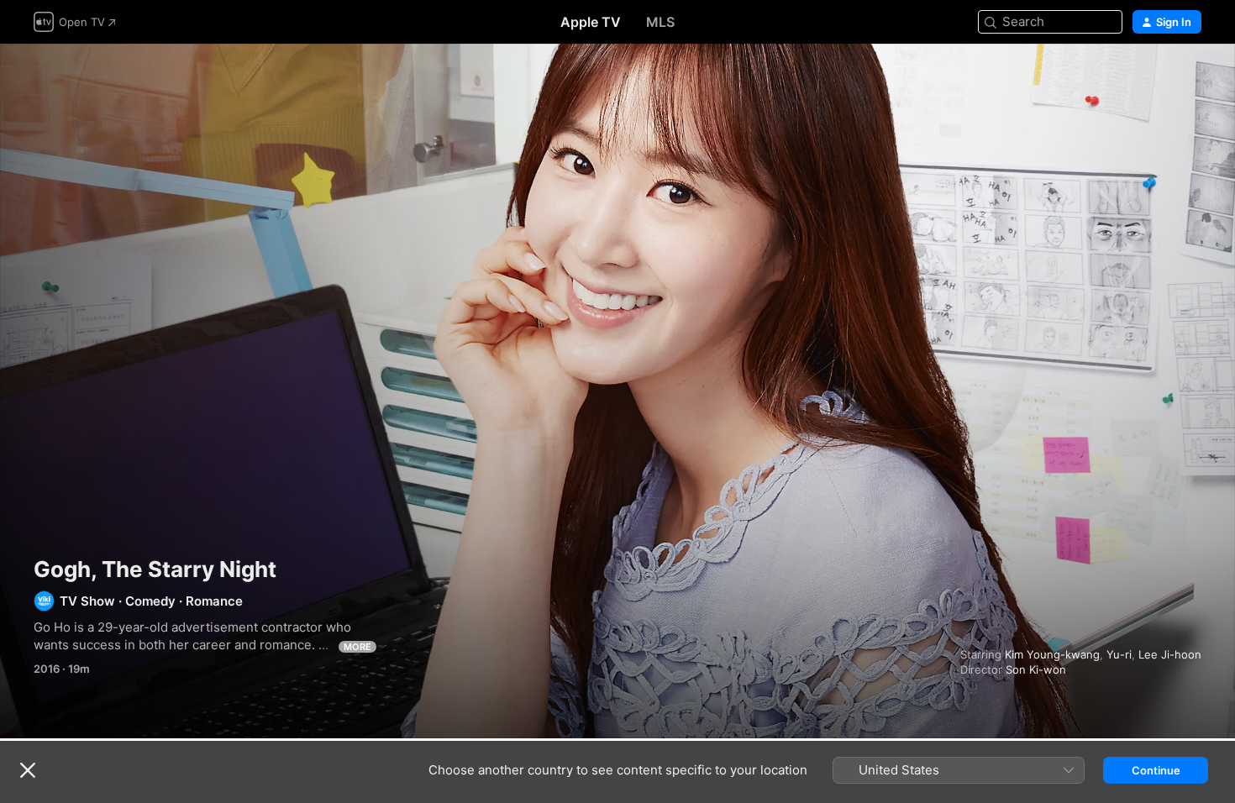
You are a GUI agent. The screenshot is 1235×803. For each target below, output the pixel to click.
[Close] (27, 770)
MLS (660, 21)
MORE (357, 647)
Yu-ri (1119, 654)
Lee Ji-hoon (1169, 654)
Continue (1156, 770)
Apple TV (590, 21)
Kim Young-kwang (1052, 654)
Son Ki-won (1036, 669)
